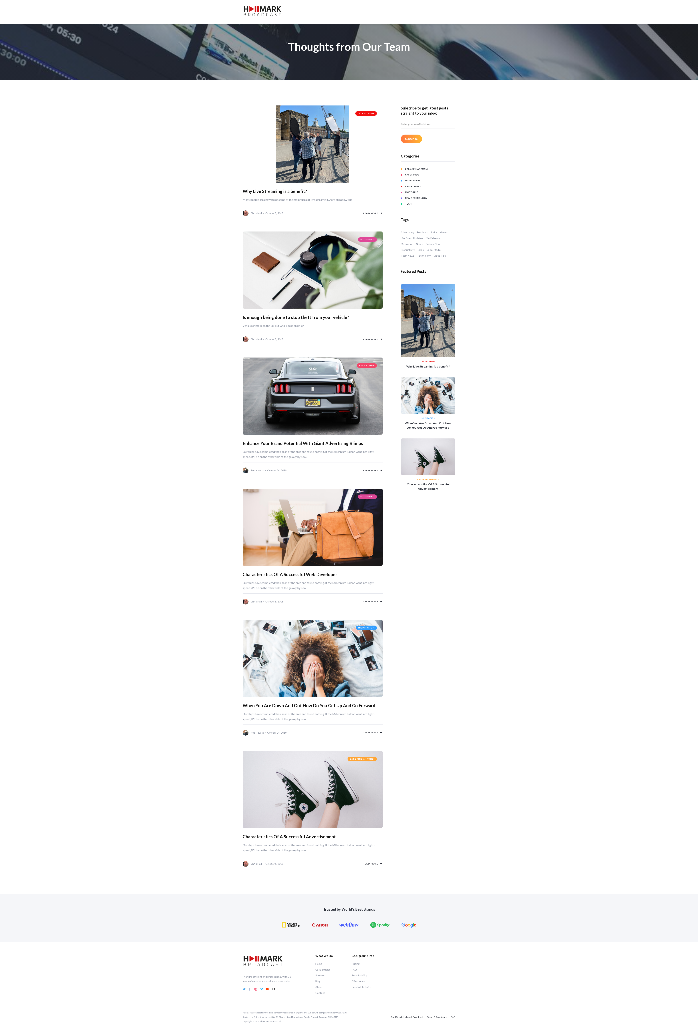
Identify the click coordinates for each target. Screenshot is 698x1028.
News (419, 243)
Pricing (356, 963)
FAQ (354, 969)
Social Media (434, 249)
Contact (320, 992)
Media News (433, 238)
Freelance (422, 232)
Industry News (439, 232)
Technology (424, 255)
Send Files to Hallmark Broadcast (407, 1017)
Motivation (407, 243)
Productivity (408, 249)
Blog (317, 981)
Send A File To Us (362, 987)
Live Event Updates (412, 238)
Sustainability (359, 975)
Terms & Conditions (437, 1017)
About (319, 987)
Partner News (433, 243)
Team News (407, 255)
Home (318, 963)
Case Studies (322, 969)
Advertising (407, 232)
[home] (262, 12)
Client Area (358, 981)
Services (320, 975)
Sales (421, 249)
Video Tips (440, 255)
